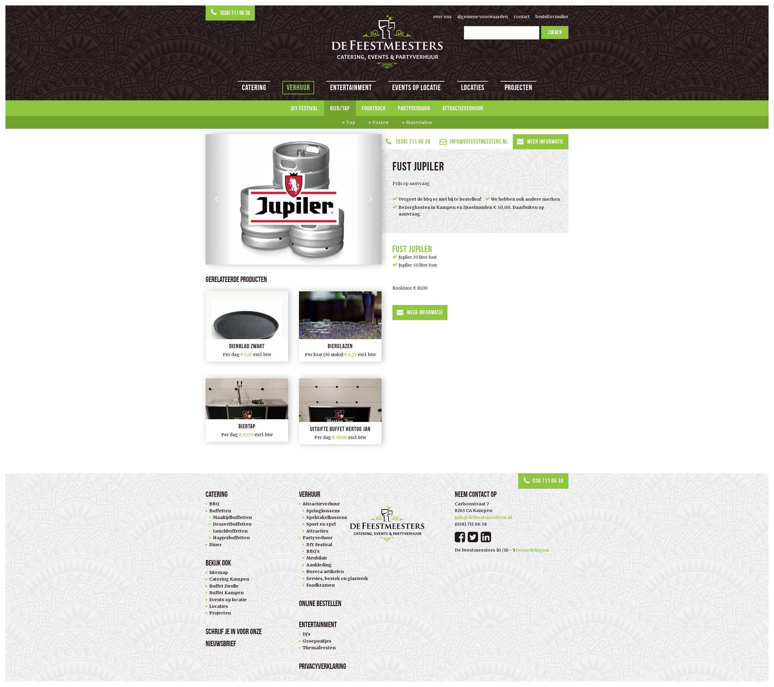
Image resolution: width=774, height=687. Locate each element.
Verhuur (298, 87)
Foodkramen (320, 585)
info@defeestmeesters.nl (479, 141)
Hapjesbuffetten (231, 537)
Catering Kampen (229, 579)
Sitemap (218, 572)
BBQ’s (313, 551)
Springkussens (323, 511)
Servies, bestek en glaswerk (337, 578)
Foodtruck (374, 108)
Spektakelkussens (326, 517)
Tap (350, 122)
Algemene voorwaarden (482, 16)
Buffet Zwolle (224, 586)
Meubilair (316, 558)
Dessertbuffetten (232, 524)
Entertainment (351, 87)
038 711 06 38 (548, 481)
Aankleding (319, 565)
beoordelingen (532, 550)
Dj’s (307, 634)
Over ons (442, 16)
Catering (254, 87)
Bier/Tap (340, 108)
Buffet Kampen (226, 592)
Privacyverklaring (322, 666)
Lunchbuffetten (230, 531)
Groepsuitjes (317, 641)
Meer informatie (545, 141)
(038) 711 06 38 (235, 13)
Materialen (419, 122)
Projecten (518, 87)
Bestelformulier (551, 16)
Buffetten (220, 511)
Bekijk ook (218, 563)
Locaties (472, 87)
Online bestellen (320, 603)
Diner (215, 544)
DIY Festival (304, 108)
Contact (522, 16)
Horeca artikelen (325, 571)
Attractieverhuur (462, 108)
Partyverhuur (414, 108)
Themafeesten (319, 647)
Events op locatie (416, 87)
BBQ (214, 504)
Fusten (380, 122)
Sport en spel (321, 524)
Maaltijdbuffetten (232, 517)
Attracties (317, 531)
